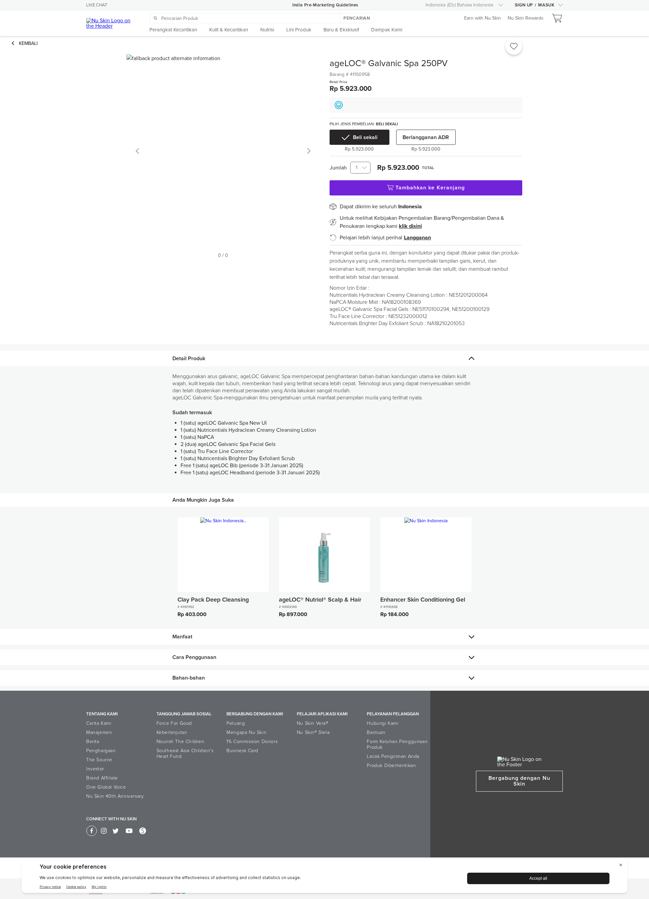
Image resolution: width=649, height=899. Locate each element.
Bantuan (376, 732)
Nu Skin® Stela (313, 732)
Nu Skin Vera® (313, 723)
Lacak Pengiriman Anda (393, 756)
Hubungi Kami (382, 723)
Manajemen (99, 732)
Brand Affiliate (102, 778)
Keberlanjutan (172, 732)
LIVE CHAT (96, 5)
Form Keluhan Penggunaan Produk (397, 744)
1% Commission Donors (252, 741)
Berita (92, 741)
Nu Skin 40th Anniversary (115, 796)
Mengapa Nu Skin (246, 732)
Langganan (417, 237)
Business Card (242, 750)
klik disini (410, 226)
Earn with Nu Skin (482, 18)
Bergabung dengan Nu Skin (519, 781)
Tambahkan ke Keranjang (430, 187)
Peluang (235, 723)
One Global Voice (106, 787)
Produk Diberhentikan (391, 765)
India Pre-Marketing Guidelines (325, 5)
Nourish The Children (181, 741)
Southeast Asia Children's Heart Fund (185, 753)
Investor (95, 769)
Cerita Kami (99, 723)
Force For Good (174, 723)
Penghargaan (101, 750)
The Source (99, 760)
